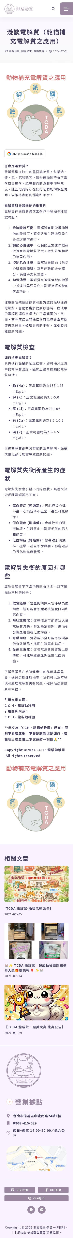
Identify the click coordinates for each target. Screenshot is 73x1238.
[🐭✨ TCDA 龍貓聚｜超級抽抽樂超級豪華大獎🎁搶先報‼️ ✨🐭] (36, 941)
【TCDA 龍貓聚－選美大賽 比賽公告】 (34, 1026)
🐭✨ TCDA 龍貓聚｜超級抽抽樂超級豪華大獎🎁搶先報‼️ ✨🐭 (35, 968)
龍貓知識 (39, 51)
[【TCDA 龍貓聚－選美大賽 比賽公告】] (36, 1002)
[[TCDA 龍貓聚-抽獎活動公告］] (36, 884)
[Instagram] (42, 1210)
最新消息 (14, 51)
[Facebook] (31, 1210)
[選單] (66, 8)
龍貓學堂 (26, 51)
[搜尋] (53, 8)
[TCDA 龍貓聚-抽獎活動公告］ (28, 908)
